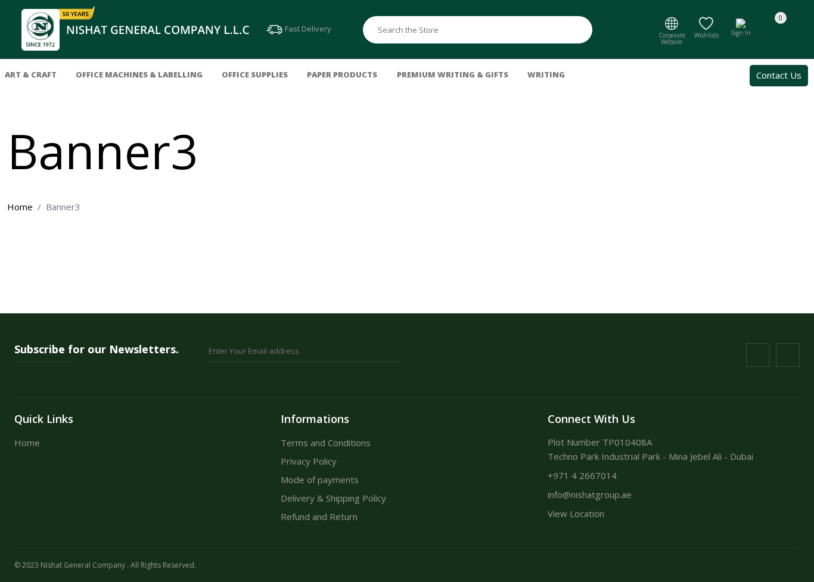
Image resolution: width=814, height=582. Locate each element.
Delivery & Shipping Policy (333, 498)
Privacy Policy (309, 461)
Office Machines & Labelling (139, 74)
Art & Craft (31, 74)
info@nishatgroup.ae (590, 494)
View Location (576, 513)
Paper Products (342, 74)
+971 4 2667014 (582, 475)
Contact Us (778, 75)
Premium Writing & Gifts (452, 74)
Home (20, 207)
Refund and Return (319, 516)
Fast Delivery (307, 28)
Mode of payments (320, 479)
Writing (546, 74)
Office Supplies (255, 74)
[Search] (580, 29)
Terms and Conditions (326, 443)
